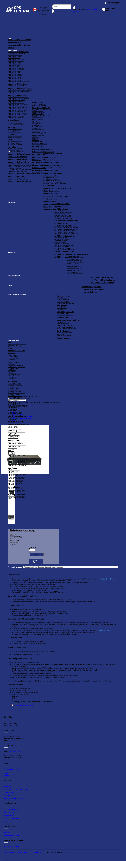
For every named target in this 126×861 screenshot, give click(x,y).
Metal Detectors (73, 270)
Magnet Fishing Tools (73, 263)
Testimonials (9, 792)
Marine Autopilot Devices (15, 412)
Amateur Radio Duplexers (15, 101)
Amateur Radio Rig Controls (16, 69)
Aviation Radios (12, 448)
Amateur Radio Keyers (14, 78)
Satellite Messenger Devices (43, 152)
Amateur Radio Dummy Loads (16, 100)
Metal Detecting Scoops (74, 268)
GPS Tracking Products (14, 275)
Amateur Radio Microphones (16, 67)
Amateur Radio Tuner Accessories (18, 93)
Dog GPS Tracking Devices (65, 315)
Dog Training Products (65, 312)
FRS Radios (11, 451)
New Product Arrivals (13, 340)
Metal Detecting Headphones (75, 262)
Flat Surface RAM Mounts (61, 246)
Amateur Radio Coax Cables (16, 59)
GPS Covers (35, 140)
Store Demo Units (14, 42)
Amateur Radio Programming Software (19, 81)
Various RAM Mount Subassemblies (64, 245)
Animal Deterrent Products (65, 332)
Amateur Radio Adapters (15, 74)
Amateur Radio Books (14, 72)
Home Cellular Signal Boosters (66, 327)
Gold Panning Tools (72, 259)
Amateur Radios (12, 50)
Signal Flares (60, 334)
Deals (9, 38)
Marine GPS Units (14, 384)
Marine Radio (11, 454)
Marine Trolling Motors (14, 413)
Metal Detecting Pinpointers (75, 265)
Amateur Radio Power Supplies (17, 465)
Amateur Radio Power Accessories (18, 461)
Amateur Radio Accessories (18, 52)
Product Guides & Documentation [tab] (50, 567)
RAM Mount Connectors (15, 483)
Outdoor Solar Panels (63, 299)
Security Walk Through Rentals (93, 289)
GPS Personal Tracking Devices (103, 280)
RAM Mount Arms (60, 206)
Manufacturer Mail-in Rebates (19, 45)
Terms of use (9, 852)
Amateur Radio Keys (13, 65)
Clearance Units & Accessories (19, 40)
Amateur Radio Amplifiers (17, 84)
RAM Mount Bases (61, 209)
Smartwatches (13, 381)
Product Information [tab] (15, 567)
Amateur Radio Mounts (14, 80)
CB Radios (11, 449)
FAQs (6, 773)
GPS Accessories (38, 122)
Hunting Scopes (63, 317)
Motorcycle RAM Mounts (61, 243)
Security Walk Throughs (90, 292)
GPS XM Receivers (37, 141)
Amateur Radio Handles (14, 62)
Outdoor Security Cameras (91, 287)
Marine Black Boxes (50, 160)
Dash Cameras (61, 306)
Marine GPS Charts (50, 194)
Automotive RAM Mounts (61, 239)
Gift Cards (7, 821)
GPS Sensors (37, 146)
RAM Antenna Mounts (60, 237)
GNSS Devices (37, 119)
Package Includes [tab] (31, 567)
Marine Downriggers (51, 191)
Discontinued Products (16, 351)
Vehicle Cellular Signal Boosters (66, 328)
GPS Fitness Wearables (41, 108)
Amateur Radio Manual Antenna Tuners (19, 91)
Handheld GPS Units (39, 144)
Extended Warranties (12, 818)
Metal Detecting (12, 253)
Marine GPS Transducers (52, 165)
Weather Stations (63, 338)
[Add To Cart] (37, 554)
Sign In (6, 832)
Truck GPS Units (12, 378)
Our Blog (7, 795)
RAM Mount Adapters (62, 204)
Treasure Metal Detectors (74, 273)
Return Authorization (11, 835)
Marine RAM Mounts (60, 242)
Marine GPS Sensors (51, 163)
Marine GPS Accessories (52, 153)
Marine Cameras (49, 202)
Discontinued (37, 852)
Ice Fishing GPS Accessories (52, 180)
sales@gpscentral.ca (12, 770)
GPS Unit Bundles (13, 368)
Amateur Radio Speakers (15, 71)
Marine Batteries (49, 157)
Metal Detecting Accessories (78, 254)
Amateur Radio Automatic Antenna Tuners (20, 90)
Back (13, 420)
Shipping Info (9, 812)
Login (88, 9)
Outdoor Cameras (63, 302)
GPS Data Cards (37, 126)
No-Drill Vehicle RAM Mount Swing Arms (66, 233)
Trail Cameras (61, 309)
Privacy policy (23, 852)
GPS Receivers (12, 373)
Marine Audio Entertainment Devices (57, 188)
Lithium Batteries (62, 298)
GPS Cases (35, 125)
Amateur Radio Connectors (16, 61)
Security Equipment (15, 487)
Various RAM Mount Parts (64, 252)
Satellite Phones (63, 323)
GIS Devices (11, 371)
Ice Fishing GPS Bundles (50, 179)
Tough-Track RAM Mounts (64, 249)
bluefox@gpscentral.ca (12, 846)
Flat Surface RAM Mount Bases (63, 218)
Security (10, 285)
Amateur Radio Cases (14, 58)
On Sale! (11, 48)
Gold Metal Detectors (73, 272)
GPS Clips (35, 138)
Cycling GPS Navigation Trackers (41, 109)
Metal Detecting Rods (73, 266)
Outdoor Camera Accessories (66, 303)
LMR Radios (11, 452)
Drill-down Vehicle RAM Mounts (66, 221)
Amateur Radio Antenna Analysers (18, 97)
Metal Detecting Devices (17, 416)
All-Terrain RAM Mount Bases (62, 216)
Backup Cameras (62, 305)
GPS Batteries (36, 128)
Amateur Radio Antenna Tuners (19, 88)
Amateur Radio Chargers (15, 77)
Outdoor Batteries (63, 296)
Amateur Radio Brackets (15, 75)
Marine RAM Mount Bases (61, 213)
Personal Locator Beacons (42, 149)
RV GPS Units (11, 377)
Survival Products (63, 331)
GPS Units (11, 353)
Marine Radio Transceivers (15, 151)
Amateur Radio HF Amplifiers (16, 85)
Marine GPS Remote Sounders (54, 168)
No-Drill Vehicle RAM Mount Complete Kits (66, 229)
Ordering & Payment (11, 809)
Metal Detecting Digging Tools (75, 257)
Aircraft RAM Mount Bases (62, 211)
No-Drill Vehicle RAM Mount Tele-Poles (65, 230)
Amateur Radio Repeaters (15, 458)
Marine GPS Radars (50, 171)
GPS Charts (35, 137)
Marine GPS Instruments (52, 173)
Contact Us (8, 775)
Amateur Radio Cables (14, 56)
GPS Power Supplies (38, 129)
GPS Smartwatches (38, 114)
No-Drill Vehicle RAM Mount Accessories (66, 227)
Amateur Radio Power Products (17, 455)
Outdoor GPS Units (13, 376)
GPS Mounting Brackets (39, 132)
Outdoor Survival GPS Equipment (17, 294)
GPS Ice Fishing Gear (51, 176)
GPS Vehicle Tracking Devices (102, 283)
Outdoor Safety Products (64, 335)
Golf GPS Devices (37, 111)
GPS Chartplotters (50, 199)
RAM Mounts (11, 202)
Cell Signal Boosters (64, 325)
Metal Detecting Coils (73, 256)
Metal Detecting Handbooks (75, 260)
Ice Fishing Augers (48, 177)
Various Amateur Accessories (16, 53)
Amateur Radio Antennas (17, 95)
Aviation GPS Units (39, 105)
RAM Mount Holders (61, 223)
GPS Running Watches (38, 112)
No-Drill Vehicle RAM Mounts (65, 226)
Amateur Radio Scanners (15, 462)
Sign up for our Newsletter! (14, 798)
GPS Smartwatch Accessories (41, 134)
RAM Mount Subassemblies (64, 236)
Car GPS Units (37, 102)
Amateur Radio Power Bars (15, 464)
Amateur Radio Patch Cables (16, 68)
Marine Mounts (12, 410)
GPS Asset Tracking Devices (102, 277)
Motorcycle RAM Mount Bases (63, 215)
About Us (7, 786)
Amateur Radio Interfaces (15, 64)
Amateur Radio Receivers (15, 457)
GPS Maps (35, 131)
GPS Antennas (36, 123)
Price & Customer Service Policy (16, 789)
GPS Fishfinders (49, 186)
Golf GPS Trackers (37, 117)
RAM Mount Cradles (13, 484)
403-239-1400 (14, 752)
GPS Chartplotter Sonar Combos (55, 196)
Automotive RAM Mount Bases (63, 212)
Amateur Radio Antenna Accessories (18, 98)
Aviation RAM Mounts (60, 240)
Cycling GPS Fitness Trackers (41, 115)
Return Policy (9, 815)
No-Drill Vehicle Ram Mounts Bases (64, 232)
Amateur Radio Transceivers (16, 460)
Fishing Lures (47, 155)
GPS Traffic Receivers (38, 135)
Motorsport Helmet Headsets (68, 320)
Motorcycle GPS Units (14, 374)
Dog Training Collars (63, 313)
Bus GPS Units (12, 370)
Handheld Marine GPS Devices (54, 183)
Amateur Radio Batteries (15, 55)
